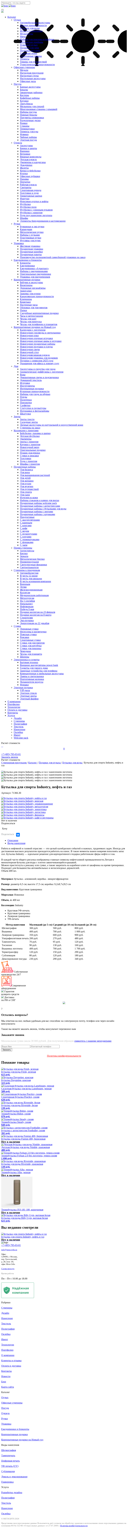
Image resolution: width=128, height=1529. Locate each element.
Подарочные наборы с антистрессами (40, 506)
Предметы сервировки (32, 117)
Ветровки (25, 154)
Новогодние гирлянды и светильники (40, 332)
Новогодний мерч (29, 447)
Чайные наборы (28, 137)
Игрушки (25, 383)
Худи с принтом (28, 461)
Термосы (24, 59)
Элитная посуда (28, 140)
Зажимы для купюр (30, 293)
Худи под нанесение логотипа (36, 215)
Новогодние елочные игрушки (36, 338)
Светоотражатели (29, 567)
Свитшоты (25, 187)
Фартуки (24, 198)
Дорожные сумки (29, 629)
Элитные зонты (28, 696)
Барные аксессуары (30, 87)
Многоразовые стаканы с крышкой (38, 109)
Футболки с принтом (31, 212)
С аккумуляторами (30, 520)
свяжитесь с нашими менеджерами (92, 1041)
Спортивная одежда (30, 190)
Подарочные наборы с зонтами (36, 511)
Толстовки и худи (29, 193)
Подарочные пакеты (31, 254)
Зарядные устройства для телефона (38, 670)
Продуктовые (27, 517)
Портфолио (13, 704)
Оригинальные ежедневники (35, 274)
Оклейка (18, 732)
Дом (16, 366)
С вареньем (26, 522)
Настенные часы (29, 304)
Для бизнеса (26, 469)
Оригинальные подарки (33, 450)
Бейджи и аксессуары (31, 282)
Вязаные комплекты (30, 156)
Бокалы (24, 89)
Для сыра (25, 494)
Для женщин (27, 480)
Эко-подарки (27, 620)
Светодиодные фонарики (33, 564)
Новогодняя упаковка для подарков (39, 358)
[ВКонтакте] (18, 835)
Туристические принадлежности (37, 64)
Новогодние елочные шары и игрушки (41, 341)
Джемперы (26, 439)
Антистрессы (27, 550)
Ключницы (26, 299)
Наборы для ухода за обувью (35, 394)
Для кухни (25, 483)
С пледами (25, 536)
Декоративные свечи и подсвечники (39, 377)
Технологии (13, 707)
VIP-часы (25, 690)
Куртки (24, 173)
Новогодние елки (29, 335)
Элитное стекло (28, 693)
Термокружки (27, 128)
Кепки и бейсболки (30, 170)
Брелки (24, 553)
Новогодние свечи (30, 349)
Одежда (18, 142)
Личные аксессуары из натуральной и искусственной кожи (51, 425)
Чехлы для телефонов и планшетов (38, 324)
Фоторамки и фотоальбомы (34, 411)
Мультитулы (26, 33)
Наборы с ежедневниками (34, 271)
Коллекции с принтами (26, 430)
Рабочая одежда (28, 184)
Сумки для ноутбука (31, 645)
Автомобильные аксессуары (35, 22)
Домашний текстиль (31, 380)
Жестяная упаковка (30, 246)
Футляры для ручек (30, 240)
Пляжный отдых (29, 45)
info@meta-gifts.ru (9, 1250)
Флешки (24, 684)
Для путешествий (29, 489)
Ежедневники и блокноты (28, 260)
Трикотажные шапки (31, 195)
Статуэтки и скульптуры (33, 408)
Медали (24, 70)
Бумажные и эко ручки (32, 226)
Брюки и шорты (28, 148)
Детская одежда (28, 159)
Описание (12, 840)
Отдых (17, 19)
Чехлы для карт (28, 318)
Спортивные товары (31, 56)
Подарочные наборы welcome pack (38, 503)
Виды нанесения (16, 843)
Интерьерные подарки (32, 388)
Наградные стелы (29, 75)
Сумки (17, 626)
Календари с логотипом (32, 330)
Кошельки (25, 302)
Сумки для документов (32, 642)
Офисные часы (28, 81)
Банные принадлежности (33, 25)
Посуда (17, 84)
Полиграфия (20, 724)
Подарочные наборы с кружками (37, 514)
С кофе (23, 528)
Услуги (11, 715)
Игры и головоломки (31, 31)
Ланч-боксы (26, 103)
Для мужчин (26, 486)
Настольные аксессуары (33, 78)
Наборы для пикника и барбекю (37, 39)
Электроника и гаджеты (26, 659)
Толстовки (25, 458)
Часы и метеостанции (31, 316)
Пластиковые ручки (30, 237)
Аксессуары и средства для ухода (37, 369)
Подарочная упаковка (31, 249)
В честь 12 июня (28, 575)
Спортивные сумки (30, 640)
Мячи (23, 36)
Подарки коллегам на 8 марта (35, 615)
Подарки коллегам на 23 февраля (37, 612)
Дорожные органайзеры (33, 288)
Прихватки (26, 402)
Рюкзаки (24, 637)
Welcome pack (21, 737)
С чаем (23, 545)
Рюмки (23, 123)
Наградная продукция (31, 73)
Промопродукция (29, 561)
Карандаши (26, 229)
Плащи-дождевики (30, 453)
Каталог (11, 17)
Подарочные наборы (25, 466)
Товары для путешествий (33, 61)
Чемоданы (25, 651)
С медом (24, 531)
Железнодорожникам (31, 589)
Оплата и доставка (17, 710)
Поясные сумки (28, 634)
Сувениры (19, 721)
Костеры (24, 95)
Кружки (24, 100)
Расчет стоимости (10, 743)
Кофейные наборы (30, 98)
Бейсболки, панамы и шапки (35, 433)
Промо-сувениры (23, 548)
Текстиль (18, 726)
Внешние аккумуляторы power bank (39, 665)
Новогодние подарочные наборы (37, 344)
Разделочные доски (30, 120)
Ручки (17, 223)
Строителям (26, 617)
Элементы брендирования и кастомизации (43, 221)
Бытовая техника (29, 662)
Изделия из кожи (29, 497)
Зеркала (24, 556)
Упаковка (19, 243)
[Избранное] (2, 746)
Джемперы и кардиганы (33, 162)
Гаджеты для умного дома (34, 668)
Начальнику (26, 603)
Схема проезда (7, 1268)
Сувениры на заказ (30, 427)
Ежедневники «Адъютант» (34, 268)
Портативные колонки (32, 679)
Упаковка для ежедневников (35, 277)
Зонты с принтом (29, 441)
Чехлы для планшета (31, 654)
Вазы (22, 374)
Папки (23, 310)
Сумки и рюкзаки (29, 455)
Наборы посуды (28, 112)
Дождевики (26, 165)
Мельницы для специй (32, 106)
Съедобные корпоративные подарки (39, 313)
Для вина (25, 472)
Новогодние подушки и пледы (36, 346)
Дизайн (18, 718)
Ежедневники (27, 265)
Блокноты (25, 263)
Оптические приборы (31, 42)
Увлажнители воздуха (31, 682)
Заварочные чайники (31, 92)
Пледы (23, 397)
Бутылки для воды (30, 28)
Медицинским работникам (34, 595)
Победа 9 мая (27, 609)
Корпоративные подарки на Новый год (35, 327)
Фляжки (24, 134)
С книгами (26, 525)
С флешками (26, 542)
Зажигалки (26, 290)
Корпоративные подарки (27, 279)
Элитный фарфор (29, 698)
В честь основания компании (35, 581)
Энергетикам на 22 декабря (34, 623)
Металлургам (27, 598)
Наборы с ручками (30, 235)
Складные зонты (29, 422)
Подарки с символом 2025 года (36, 360)
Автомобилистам (29, 573)
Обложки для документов (33, 307)
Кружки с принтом (30, 444)
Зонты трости (27, 419)
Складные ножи (28, 53)
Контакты (12, 712)
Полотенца (26, 399)
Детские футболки (30, 436)
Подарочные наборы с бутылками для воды (43, 508)
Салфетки (25, 405)
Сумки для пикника (30, 648)
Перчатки (25, 182)
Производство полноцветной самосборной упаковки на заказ (52, 257)
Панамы (24, 179)
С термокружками (29, 539)
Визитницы (26, 285)
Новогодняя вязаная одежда (35, 355)
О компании (14, 701)
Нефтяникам (26, 606)
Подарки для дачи (29, 47)
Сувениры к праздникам (27, 570)
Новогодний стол (29, 352)
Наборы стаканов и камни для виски (39, 500)
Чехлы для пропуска (31, 321)
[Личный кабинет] (1, 746)
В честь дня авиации (31, 578)
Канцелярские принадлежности (37, 296)
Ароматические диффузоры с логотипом (41, 371)
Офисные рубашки (30, 176)
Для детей (25, 478)
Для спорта (26, 492)
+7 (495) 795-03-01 (11, 1245)
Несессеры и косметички (33, 631)
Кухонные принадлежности (34, 391)
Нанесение (19, 729)
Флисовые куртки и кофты (34, 201)
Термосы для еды (29, 131)
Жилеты (24, 168)
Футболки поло (28, 207)
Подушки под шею (30, 50)
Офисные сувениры (24, 67)
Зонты (17, 416)
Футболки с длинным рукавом (36, 209)
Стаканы (24, 126)
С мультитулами (28, 534)
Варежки (25, 151)
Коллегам (25, 592)
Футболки (25, 204)
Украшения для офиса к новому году (39, 363)
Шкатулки (25, 413)
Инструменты (27, 385)
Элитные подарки (23, 687)
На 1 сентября (27, 601)
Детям (23, 587)
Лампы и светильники (32, 676)
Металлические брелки (32, 559)
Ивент (17, 735)
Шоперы (24, 656)
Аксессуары (26, 145)
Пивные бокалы (28, 114)
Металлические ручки (32, 232)
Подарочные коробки (31, 251)
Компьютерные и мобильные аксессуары (42, 673)
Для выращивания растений (35, 475)
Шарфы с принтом (30, 464)
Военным (25, 584)
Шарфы (24, 218)
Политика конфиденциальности (64, 1056)
